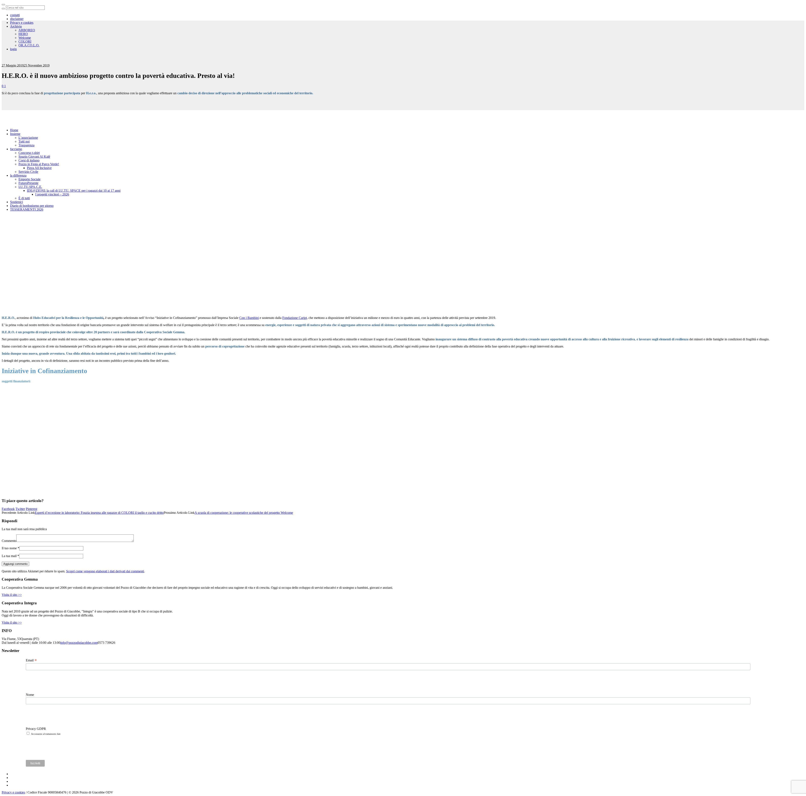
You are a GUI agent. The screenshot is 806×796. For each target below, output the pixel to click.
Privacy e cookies (13, 792)
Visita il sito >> (12, 595)
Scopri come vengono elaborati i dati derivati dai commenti (105, 571)
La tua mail (10, 556)
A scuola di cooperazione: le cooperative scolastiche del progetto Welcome (244, 512)
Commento (9, 541)
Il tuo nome (10, 548)
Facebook (8, 509)
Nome (30, 694)
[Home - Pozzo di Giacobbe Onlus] (31, 48)
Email (31, 660)
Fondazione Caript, (295, 318)
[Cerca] (3, 8)
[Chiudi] (3, 4)
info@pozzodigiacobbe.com (79, 642)
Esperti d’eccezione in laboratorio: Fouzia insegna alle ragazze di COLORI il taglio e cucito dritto (99, 512)
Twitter (20, 509)
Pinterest (31, 509)
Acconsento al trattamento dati (45, 734)
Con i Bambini (249, 318)
